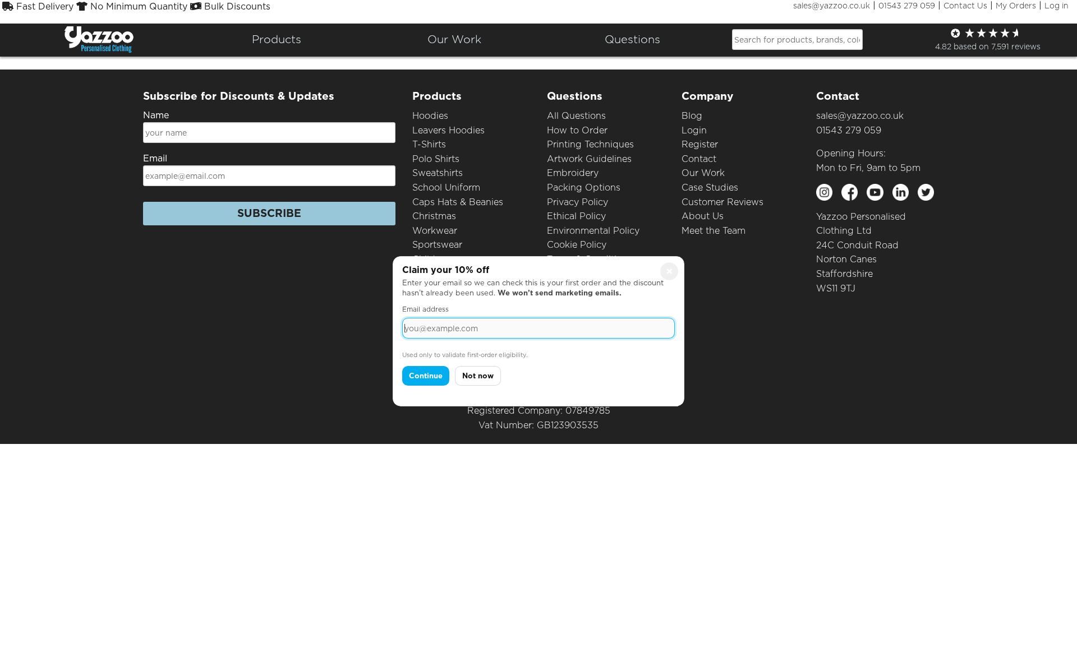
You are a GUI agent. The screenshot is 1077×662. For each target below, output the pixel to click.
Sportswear (437, 244)
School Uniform (446, 187)
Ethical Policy (576, 216)
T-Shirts (429, 144)
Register (700, 144)
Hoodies (430, 115)
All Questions (576, 115)
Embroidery (573, 173)
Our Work (703, 173)
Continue (426, 376)
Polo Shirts (435, 159)
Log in (1056, 5)
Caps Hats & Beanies (457, 202)
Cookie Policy (576, 244)
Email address (425, 309)
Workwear (434, 230)
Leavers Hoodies (448, 130)
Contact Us (965, 5)
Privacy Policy (577, 202)
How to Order (577, 130)
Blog (692, 115)
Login (694, 130)
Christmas (434, 216)
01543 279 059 (906, 5)
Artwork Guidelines (589, 159)
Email (155, 158)
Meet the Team (713, 230)
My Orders (1016, 5)
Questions (632, 39)
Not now (478, 376)
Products (276, 39)
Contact (699, 159)
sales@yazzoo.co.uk (831, 5)
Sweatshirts (437, 173)
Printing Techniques (590, 144)
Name (156, 115)
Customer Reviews (722, 202)
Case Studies (710, 187)
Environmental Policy (593, 230)
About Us (703, 216)
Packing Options (583, 187)
